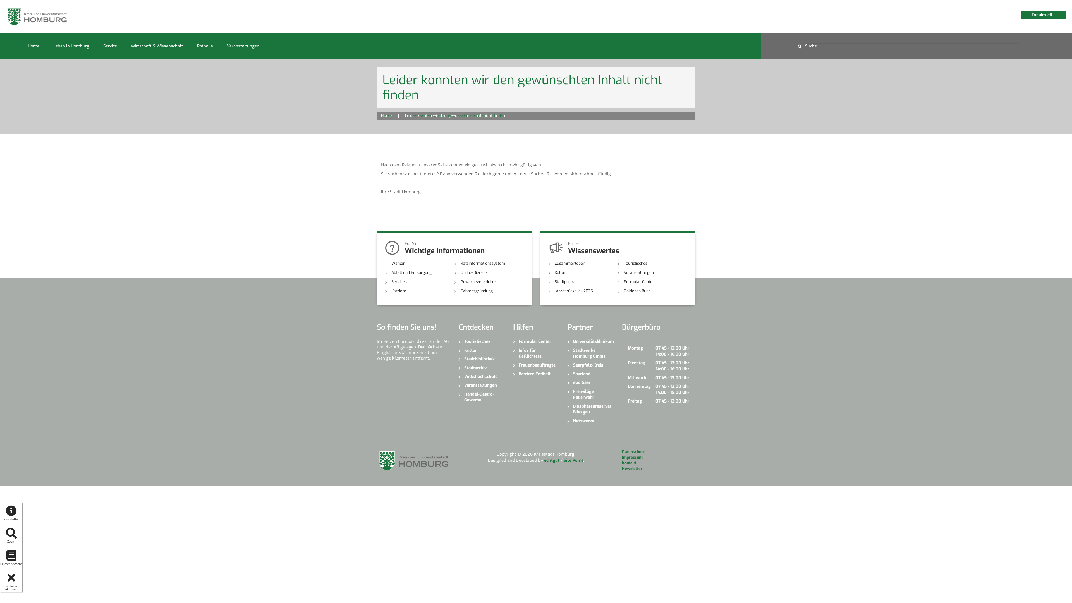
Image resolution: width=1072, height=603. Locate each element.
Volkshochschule (480, 376)
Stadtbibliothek (479, 359)
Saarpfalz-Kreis (588, 365)
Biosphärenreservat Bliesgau (592, 409)
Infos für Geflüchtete (530, 353)
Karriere (398, 291)
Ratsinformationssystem (483, 263)
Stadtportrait (566, 281)
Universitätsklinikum (593, 341)
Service (110, 46)
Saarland (581, 374)
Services (399, 281)
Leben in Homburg (71, 46)
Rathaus (205, 46)
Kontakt (629, 463)
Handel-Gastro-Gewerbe (479, 397)
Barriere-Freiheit (535, 374)
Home (33, 46)
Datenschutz (633, 451)
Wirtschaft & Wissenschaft (157, 46)
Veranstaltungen (243, 46)
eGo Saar (581, 382)
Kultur (560, 272)
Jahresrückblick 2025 (574, 291)
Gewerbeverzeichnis (479, 281)
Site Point (573, 460)
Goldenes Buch (637, 291)
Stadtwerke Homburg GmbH (589, 353)
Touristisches (635, 263)
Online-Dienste (474, 272)
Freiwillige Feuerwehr (583, 394)
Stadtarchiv (475, 368)
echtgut (551, 460)
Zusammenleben (570, 263)
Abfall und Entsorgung (411, 272)
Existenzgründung (477, 291)
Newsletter (632, 468)
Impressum (632, 457)
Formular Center (639, 281)
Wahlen (398, 263)
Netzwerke (583, 421)
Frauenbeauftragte (537, 365)
